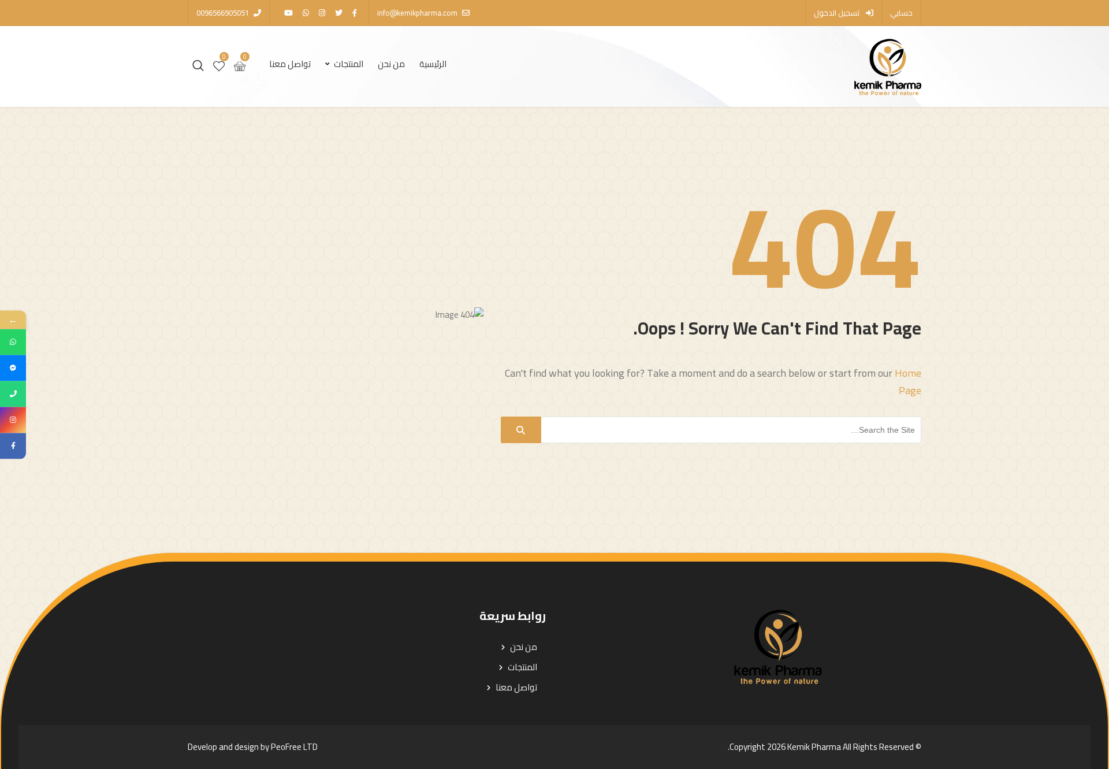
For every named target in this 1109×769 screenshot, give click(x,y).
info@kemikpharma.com (417, 13)
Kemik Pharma (814, 746)
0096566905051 (222, 13)
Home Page (908, 381)
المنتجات (348, 63)
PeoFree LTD (294, 746)
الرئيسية (432, 63)
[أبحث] (521, 430)
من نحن (391, 63)
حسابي (901, 13)
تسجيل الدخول (837, 13)
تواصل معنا (290, 63)
